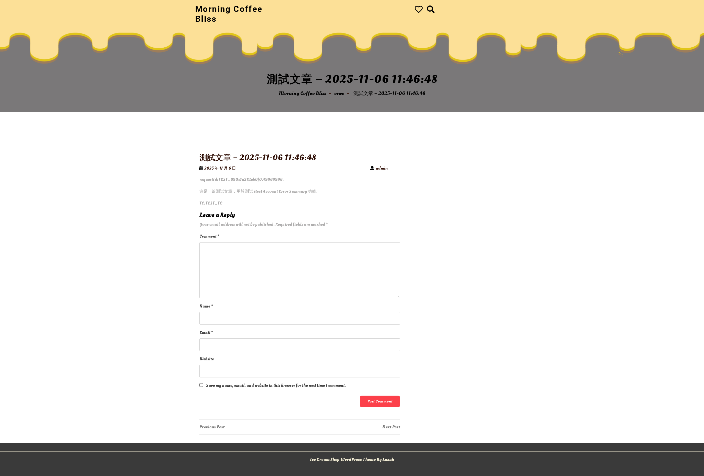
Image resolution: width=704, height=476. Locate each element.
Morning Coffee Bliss (302, 93)
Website (206, 359)
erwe (339, 93)
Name (206, 306)
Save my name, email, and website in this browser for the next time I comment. (276, 385)
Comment (209, 236)
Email (206, 333)
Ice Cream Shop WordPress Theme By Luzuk (352, 459)
